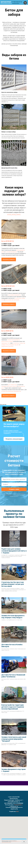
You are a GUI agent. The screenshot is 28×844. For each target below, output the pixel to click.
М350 (14, 214)
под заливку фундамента (14, 295)
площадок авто (5, 386)
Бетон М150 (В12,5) (8, 286)
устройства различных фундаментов (11, 391)
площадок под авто (14, 344)
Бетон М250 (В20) (7, 377)
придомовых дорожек (7, 346)
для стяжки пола (12, 384)
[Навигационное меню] (25, 2)
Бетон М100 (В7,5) (7, 241)
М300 (9, 214)
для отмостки (13, 386)
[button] (8, 259)
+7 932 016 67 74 (17, 2)
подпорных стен (5, 343)
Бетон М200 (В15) (7, 331)
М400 (18, 214)
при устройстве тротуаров (12, 300)
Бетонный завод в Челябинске (6, 3)
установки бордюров (11, 251)
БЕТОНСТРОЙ (6, 2)
